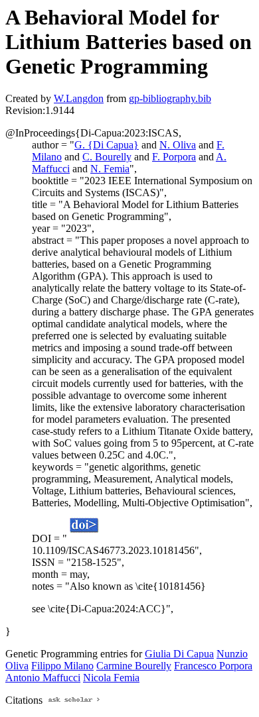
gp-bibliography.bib (170, 98)
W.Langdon (79, 98)
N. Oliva (177, 144)
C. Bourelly (106, 156)
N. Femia (110, 168)
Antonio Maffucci (42, 677)
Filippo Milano (62, 665)
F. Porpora (174, 156)
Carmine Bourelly (133, 665)
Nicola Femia (111, 677)
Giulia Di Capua (179, 653)
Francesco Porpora (213, 665)
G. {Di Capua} (106, 144)
